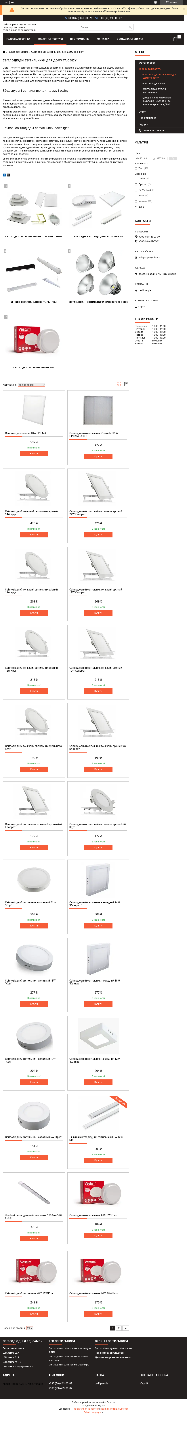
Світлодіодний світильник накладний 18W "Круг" (30, 982)
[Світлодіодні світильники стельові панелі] (34, 209)
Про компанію (79, 39)
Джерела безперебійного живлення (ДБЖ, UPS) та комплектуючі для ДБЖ (157, 101)
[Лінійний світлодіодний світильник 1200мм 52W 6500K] (34, 1192)
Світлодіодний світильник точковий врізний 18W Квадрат (95, 591)
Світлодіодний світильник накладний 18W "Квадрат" (94, 982)
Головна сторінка (18, 39)
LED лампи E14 (11, 1357)
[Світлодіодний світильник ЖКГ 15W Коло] (34, 1271)
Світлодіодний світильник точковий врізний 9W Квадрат (97, 747)
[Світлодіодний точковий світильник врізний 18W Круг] (34, 567)
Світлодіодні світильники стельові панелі (33, 236)
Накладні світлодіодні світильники (98, 236)
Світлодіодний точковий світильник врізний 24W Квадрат (95, 513)
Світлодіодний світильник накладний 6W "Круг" (33, 1137)
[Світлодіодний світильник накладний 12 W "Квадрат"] (98, 1036)
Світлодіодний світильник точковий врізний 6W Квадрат (33, 826)
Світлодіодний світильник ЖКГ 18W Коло (94, 1293)
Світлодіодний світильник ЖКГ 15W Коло (29, 1293)
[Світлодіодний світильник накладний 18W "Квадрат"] (98, 958)
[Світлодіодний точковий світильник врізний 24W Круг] (34, 489)
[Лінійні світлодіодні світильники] (34, 274)
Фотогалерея (147, 62)
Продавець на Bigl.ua (94, 1405)
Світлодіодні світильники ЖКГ (34, 367)
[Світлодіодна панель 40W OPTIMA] (34, 410)
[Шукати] (130, 27)
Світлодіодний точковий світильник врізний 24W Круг (31, 513)
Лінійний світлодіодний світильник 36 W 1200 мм (96, 1138)
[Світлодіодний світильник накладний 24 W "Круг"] (34, 880)
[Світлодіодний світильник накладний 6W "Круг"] (34, 1114)
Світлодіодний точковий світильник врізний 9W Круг (33, 747)
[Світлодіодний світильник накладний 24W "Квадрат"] (98, 880)
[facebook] (4, 175)
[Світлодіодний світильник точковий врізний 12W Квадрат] (98, 645)
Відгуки (143, 124)
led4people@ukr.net (149, 257)
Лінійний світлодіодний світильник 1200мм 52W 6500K (33, 1217)
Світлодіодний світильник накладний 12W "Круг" (30, 1060)
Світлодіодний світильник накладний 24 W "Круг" (30, 904)
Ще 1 (141, 206)
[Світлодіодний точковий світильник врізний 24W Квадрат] (98, 489)
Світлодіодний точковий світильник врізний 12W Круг (31, 669)
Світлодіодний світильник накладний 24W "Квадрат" (94, 904)
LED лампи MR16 (12, 1362)
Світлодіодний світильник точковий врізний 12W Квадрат (95, 669)
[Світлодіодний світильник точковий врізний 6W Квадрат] (34, 801)
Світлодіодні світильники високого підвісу (98, 302)
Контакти (103, 39)
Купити (34, 453)
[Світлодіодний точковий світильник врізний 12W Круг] (34, 645)
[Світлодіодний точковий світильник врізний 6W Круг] (98, 801)
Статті (142, 111)
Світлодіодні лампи (154, 83)
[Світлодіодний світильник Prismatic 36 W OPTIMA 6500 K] (98, 410)
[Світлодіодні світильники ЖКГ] (34, 340)
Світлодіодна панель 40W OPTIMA (25, 433)
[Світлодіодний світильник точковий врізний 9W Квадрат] (98, 723)
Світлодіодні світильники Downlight (69, 1364)
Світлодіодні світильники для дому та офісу (159, 76)
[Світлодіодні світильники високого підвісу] (98, 274)
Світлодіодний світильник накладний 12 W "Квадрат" (94, 1060)
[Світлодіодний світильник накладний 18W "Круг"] (34, 958)
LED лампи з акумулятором (18, 1366)
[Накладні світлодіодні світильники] (98, 209)
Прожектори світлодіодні (109, 1352)
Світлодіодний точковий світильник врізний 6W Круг (97, 826)
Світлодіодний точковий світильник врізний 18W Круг (31, 591)
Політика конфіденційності (114, 1409)
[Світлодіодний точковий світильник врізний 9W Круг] (34, 723)
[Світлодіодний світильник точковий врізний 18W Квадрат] (98, 567)
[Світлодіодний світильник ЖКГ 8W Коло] (98, 1192)
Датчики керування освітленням (113, 1357)
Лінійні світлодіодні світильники (34, 302)
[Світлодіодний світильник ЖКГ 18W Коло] (98, 1271)
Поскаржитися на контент (85, 1409)
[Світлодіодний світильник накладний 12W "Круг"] (34, 1036)
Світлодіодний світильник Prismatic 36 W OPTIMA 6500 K (93, 435)
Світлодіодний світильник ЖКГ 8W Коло (93, 1215)
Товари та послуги (50, 39)
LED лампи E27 (11, 1352)
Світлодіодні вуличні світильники (154, 91)
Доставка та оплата (130, 39)
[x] (8, 175)
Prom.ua (111, 1402)
